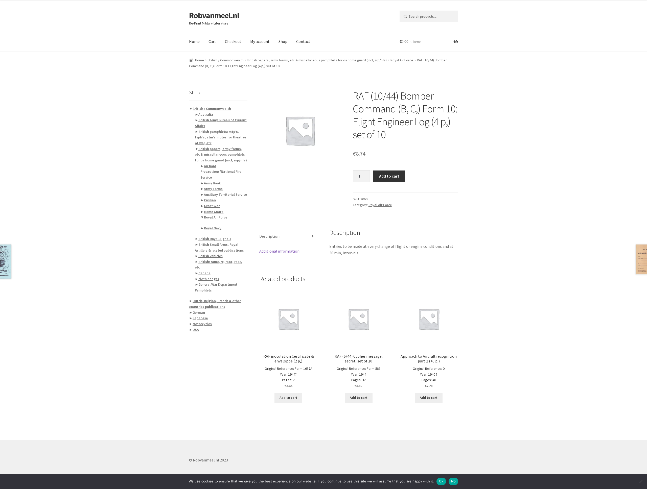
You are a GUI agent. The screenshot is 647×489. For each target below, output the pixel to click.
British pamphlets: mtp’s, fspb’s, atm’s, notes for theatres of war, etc (220, 137)
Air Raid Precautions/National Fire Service (220, 172)
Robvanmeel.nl (214, 15)
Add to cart (389, 176)
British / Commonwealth (226, 60)
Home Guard (213, 211)
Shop (283, 41)
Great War (212, 206)
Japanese (200, 318)
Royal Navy (212, 228)
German (199, 312)
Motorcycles (202, 324)
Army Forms (213, 188)
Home (194, 41)
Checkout (233, 41)
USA (196, 329)
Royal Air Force (401, 60)
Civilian (210, 200)
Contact (303, 41)
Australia (205, 114)
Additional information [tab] (279, 251)
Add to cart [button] (288, 397)
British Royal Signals (214, 238)
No (453, 481)
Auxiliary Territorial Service (225, 194)
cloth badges (208, 279)
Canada (204, 273)
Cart (212, 41)
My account (260, 41)
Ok (441, 481)
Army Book (212, 183)
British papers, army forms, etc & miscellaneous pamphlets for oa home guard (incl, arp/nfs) (317, 60)
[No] (640, 481)
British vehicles (210, 256)
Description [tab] (269, 236)
